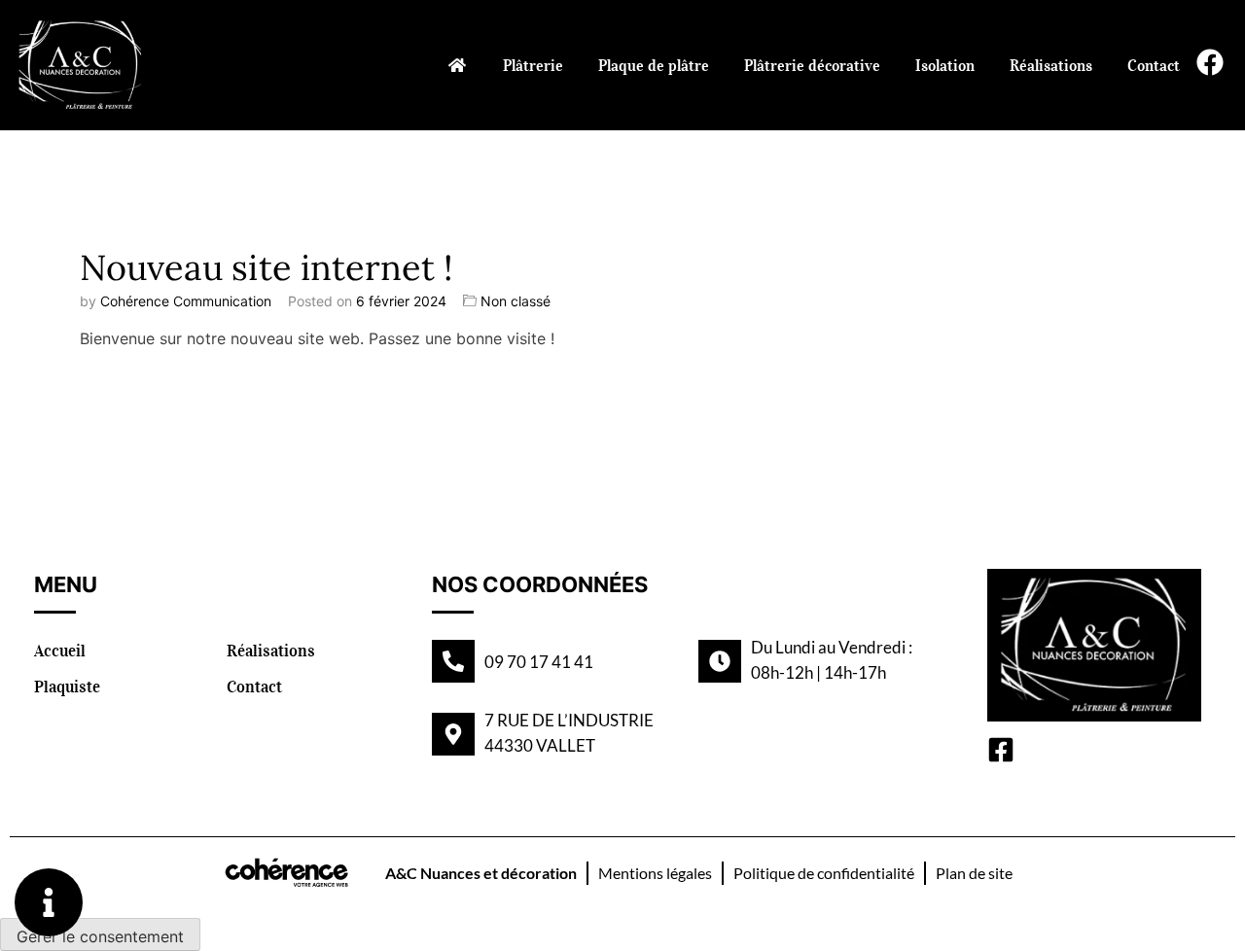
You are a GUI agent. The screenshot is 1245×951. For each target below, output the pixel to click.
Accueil (60, 651)
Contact (1153, 65)
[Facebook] (1210, 62)
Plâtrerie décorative (812, 65)
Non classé (515, 301)
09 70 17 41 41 (538, 662)
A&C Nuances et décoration (481, 872)
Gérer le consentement (100, 936)
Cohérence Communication (185, 301)
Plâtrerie (533, 65)
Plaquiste (67, 687)
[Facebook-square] (1000, 749)
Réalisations (1051, 65)
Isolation (945, 65)
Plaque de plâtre (653, 65)
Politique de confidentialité (823, 872)
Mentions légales (655, 872)
